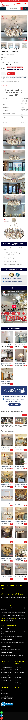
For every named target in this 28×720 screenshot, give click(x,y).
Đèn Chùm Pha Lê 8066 (19, 466)
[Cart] (25, 8)
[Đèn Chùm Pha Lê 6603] (7, 532)
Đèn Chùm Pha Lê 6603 (6, 540)
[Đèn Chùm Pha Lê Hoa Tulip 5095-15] (21, 440)
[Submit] (22, 8)
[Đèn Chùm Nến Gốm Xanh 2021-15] (7, 477)
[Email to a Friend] (11, 81)
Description (4, 86)
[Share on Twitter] (7, 81)
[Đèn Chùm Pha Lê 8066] (21, 458)
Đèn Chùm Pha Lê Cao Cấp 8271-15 (20, 345)
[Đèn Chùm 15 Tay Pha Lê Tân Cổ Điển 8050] (21, 477)
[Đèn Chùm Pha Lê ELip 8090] (7, 569)
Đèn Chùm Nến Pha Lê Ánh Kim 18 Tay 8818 (20, 504)
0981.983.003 (24, 4)
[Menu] (3, 9)
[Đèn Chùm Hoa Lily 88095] (7, 513)
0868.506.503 (18, 4)
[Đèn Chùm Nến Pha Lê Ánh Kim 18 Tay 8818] (21, 495)
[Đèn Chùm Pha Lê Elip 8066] (21, 532)
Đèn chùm (7, 77)
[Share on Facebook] (3, 81)
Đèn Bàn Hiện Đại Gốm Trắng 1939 (7, 345)
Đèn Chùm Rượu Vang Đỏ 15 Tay (7, 467)
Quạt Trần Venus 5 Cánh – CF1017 (6, 364)
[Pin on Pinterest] (15, 81)
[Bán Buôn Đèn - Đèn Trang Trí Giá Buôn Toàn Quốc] (5, 4)
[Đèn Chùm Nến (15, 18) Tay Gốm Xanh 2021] (21, 550)
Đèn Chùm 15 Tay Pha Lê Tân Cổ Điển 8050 (21, 485)
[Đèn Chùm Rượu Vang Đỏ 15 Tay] (7, 458)
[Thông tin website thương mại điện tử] (7, 703)
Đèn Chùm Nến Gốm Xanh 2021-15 (6, 485)
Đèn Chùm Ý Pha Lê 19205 (6, 558)
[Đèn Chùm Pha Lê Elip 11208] (7, 495)
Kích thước (3, 68)
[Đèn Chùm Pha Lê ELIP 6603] (21, 513)
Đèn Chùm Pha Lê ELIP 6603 (20, 521)
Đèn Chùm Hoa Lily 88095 (6, 521)
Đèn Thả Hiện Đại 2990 (5, 381)
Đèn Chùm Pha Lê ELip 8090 (6, 576)
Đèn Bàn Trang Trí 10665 (20, 363)
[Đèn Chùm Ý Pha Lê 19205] (7, 550)
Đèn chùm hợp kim (20, 77)
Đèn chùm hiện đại (13, 77)
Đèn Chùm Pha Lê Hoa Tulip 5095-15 (20, 448)
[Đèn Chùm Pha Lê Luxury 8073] (7, 440)
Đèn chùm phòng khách (10, 78)
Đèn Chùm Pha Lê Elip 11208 (7, 503)
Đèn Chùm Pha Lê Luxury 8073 (6, 448)
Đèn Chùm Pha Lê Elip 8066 (20, 540)
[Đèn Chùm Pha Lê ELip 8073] (21, 569)
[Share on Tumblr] (18, 81)
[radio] (15, 67)
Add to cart (11, 73)
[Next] (25, 28)
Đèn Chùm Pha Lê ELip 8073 (20, 576)
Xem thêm (24, 415)
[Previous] (3, 28)
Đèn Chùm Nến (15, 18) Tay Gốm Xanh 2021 (20, 559)
